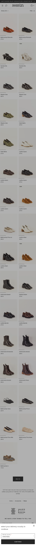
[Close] (34, 526)
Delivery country (6, 534)
